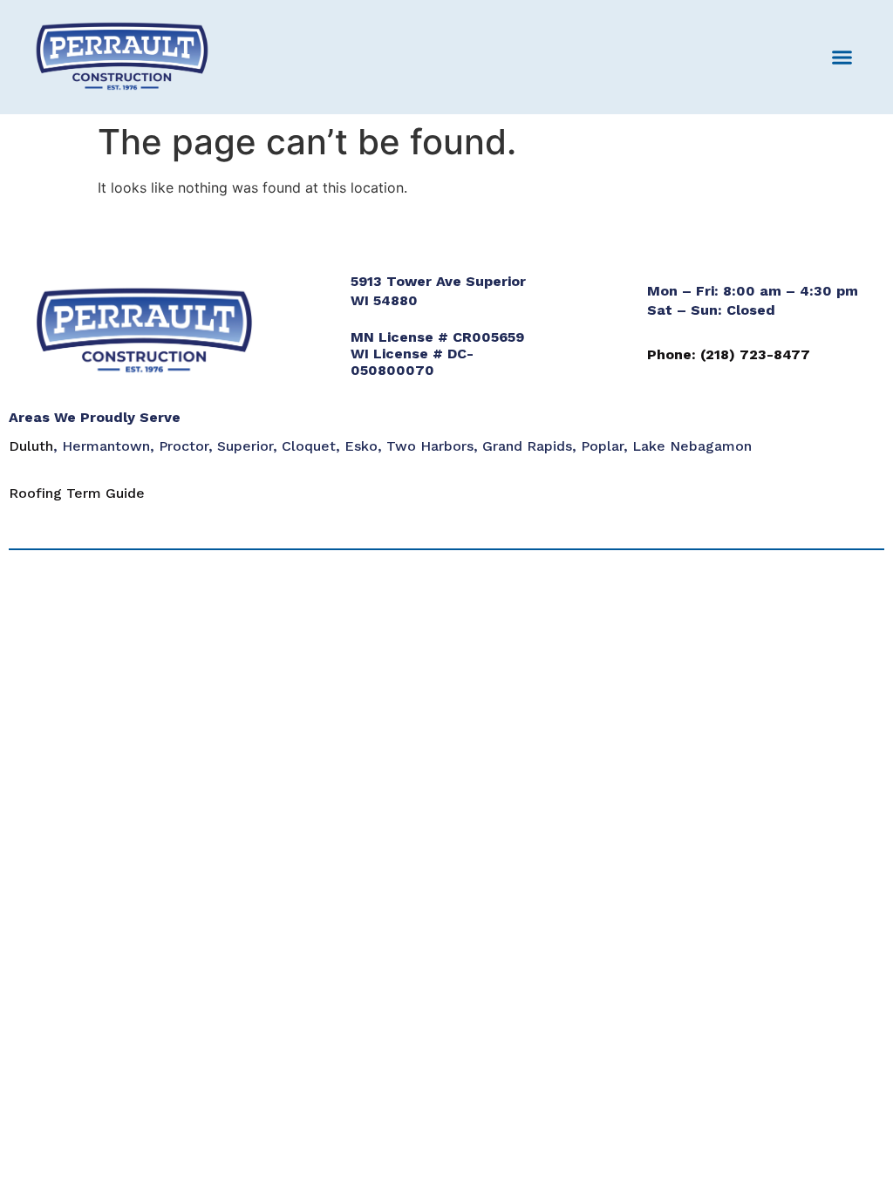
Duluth (31, 446)
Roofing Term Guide (77, 493)
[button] (842, 57)
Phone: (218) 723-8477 (728, 354)
